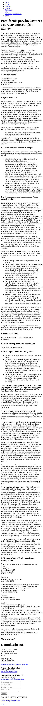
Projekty (8, 6)
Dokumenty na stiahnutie (13, 14)
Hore (2, 704)
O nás (7, 4)
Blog (6, 12)
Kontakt (7, 16)
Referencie (8, 10)
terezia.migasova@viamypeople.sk (12, 679)
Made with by (10, 701)
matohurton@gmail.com (9, 672)
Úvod (7, 2)
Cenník (7, 8)
